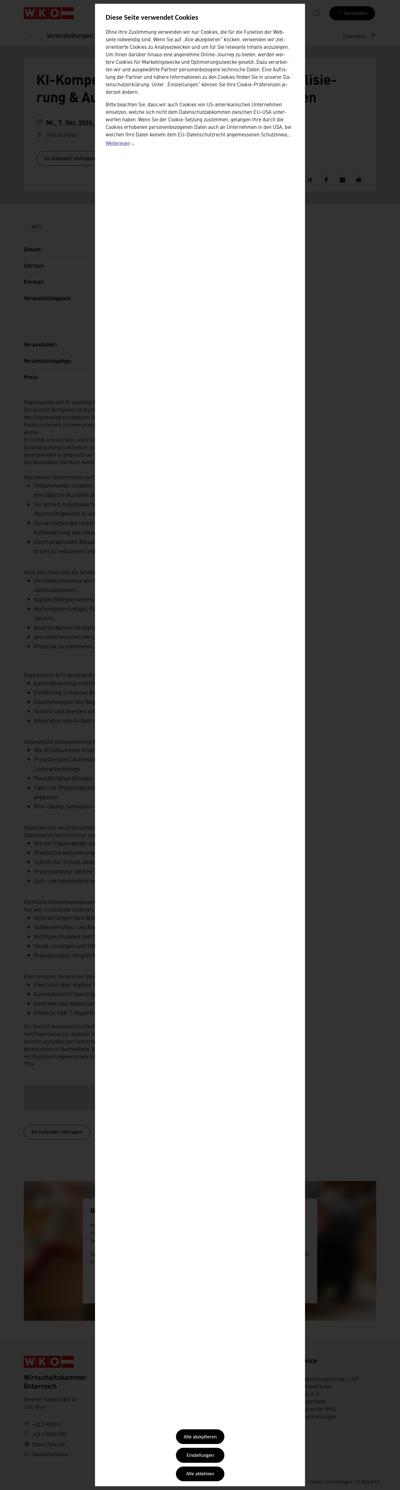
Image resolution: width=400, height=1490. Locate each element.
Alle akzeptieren (200, 1437)
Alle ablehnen (200, 1474)
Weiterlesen (120, 144)
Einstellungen (200, 1455)
